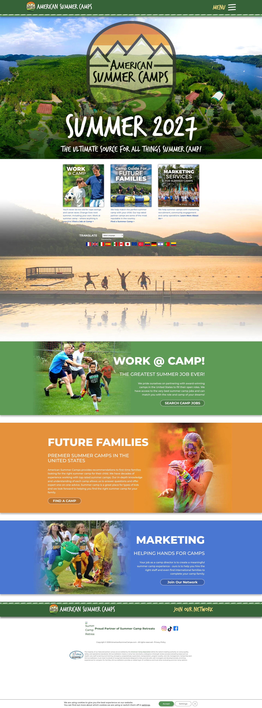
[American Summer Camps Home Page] (59, 6)
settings (146, 705)
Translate (119, 239)
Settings (183, 704)
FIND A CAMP (64, 501)
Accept (166, 704)
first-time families (130, 469)
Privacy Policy (160, 642)
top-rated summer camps (95, 477)
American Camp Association (141, 652)
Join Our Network (182, 582)
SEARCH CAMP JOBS (182, 403)
